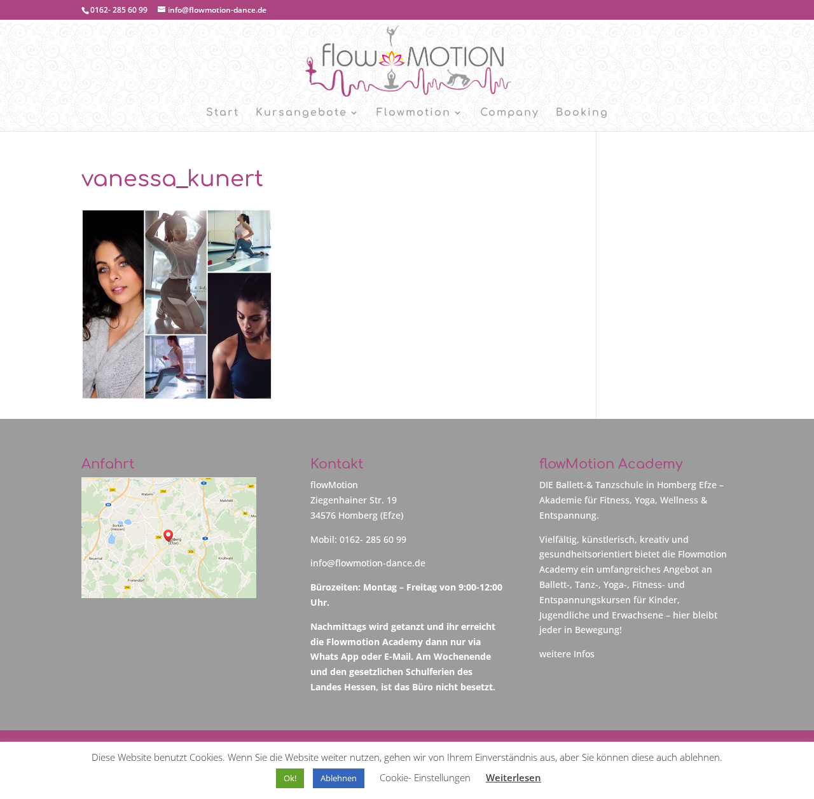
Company (509, 113)
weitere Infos (567, 654)
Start (222, 113)
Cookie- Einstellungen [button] (425, 777)
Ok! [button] (290, 778)
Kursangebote (301, 113)
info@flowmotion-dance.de (367, 563)
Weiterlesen (513, 777)
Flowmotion (413, 113)
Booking (582, 113)
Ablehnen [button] (339, 778)
